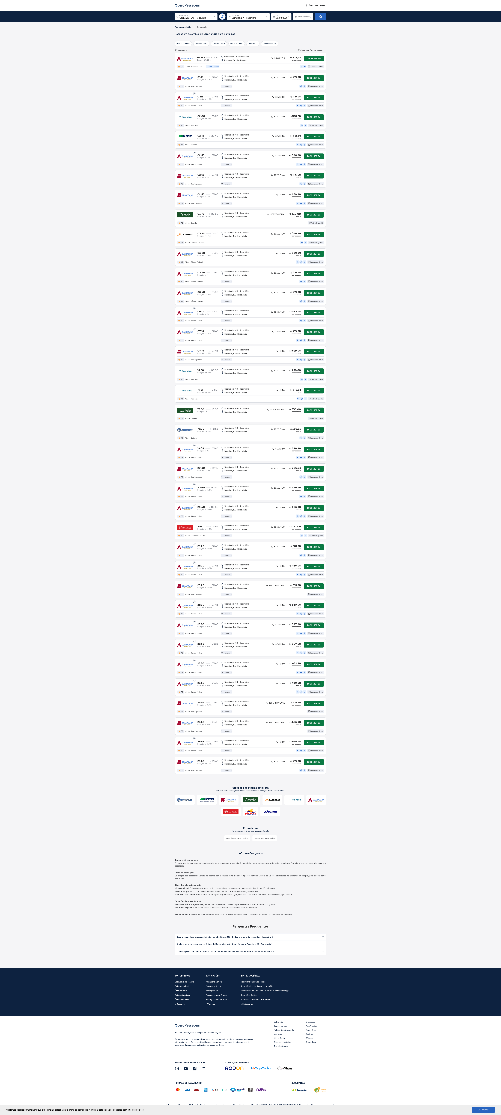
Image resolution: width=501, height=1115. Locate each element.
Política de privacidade (284, 1030)
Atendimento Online (282, 1042)
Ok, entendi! (483, 1109)
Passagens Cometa (214, 982)
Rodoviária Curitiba (249, 995)
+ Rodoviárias (247, 1004)
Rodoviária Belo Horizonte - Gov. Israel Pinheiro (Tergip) (265, 991)
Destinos (309, 1034)
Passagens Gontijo (214, 986)
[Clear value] (288, 17)
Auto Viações (311, 1026)
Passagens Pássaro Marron (217, 999)
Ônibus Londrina (182, 999)
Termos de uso (280, 1026)
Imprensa (278, 1034)
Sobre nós (278, 1022)
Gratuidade (310, 1022)
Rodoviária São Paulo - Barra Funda (256, 999)
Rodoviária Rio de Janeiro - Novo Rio (257, 986)
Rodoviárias (311, 1030)
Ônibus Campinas (182, 995)
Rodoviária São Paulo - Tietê (253, 982)
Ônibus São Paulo (182, 986)
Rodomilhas (311, 1042)
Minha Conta (279, 1038)
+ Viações (210, 1004)
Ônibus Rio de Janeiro (184, 982)
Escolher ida (314, 58)
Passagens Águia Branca (216, 995)
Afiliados (309, 1038)
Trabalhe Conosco (282, 1046)
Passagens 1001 (212, 991)
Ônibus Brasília (181, 991)
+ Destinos (180, 1004)
